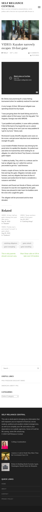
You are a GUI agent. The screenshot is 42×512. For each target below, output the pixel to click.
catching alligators (10, 243)
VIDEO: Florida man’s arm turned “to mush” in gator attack (9, 229)
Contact (5, 494)
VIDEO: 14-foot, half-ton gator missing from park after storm (9, 217)
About (4, 489)
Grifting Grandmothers (18, 442)
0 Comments (34, 53)
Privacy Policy (7, 499)
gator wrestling (26, 247)
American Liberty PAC (10, 385)
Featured (35, 55)
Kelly (6, 53)
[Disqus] (20, 285)
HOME (4, 484)
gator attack (27, 243)
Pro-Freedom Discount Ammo (13, 380)
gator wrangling (9, 247)
